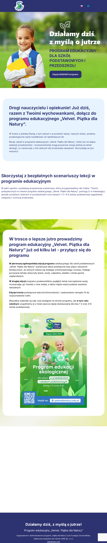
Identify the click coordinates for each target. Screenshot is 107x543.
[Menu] (88, 6)
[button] (65, 74)
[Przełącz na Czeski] (81, 6)
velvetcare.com (53, 542)
